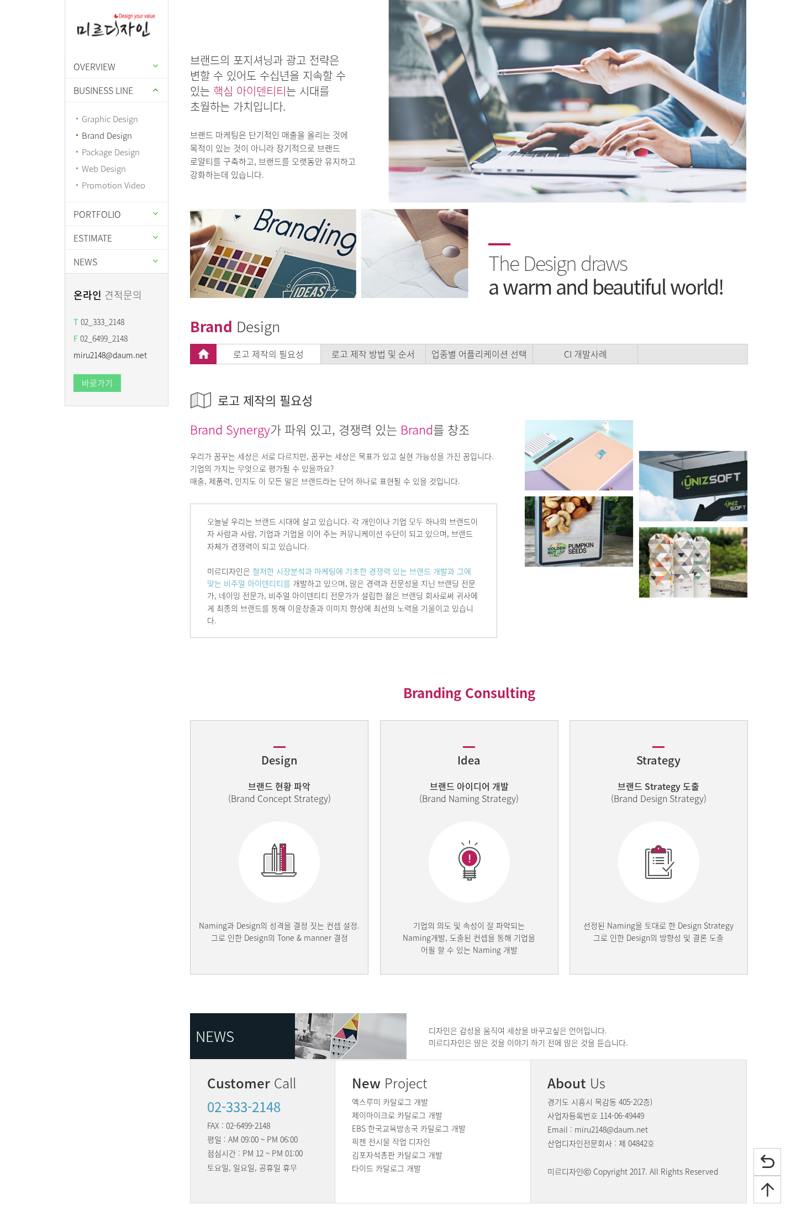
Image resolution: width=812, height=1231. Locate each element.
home (203, 354)
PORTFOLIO (97, 214)
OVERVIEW (94, 66)
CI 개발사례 (585, 353)
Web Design (104, 169)
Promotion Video (113, 185)
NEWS (85, 261)
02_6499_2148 (100, 338)
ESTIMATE (92, 237)
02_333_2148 (98, 321)
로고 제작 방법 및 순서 (373, 353)
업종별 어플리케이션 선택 (479, 353)
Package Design (111, 152)
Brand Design (107, 135)
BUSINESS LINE (103, 90)
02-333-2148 (244, 1107)
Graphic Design (110, 119)
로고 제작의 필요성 (268, 353)
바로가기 (97, 383)
